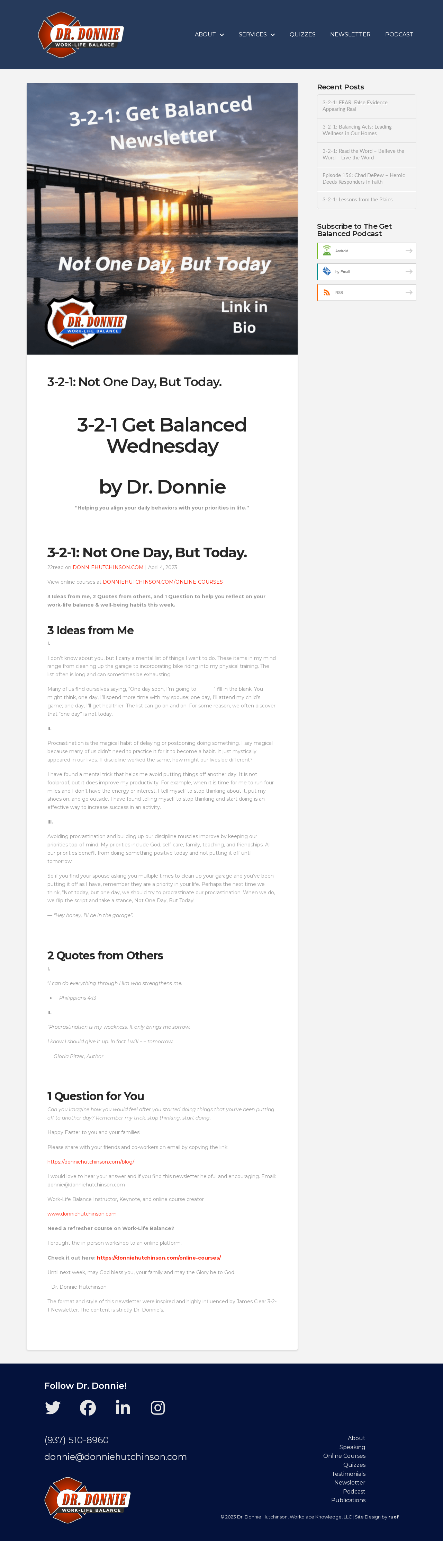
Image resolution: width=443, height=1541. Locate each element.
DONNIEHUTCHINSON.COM (108, 567)
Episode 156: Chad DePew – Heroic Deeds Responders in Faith (364, 179)
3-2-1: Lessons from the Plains (358, 199)
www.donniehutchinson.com (82, 1214)
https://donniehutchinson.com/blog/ (90, 1162)
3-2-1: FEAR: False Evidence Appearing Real (355, 106)
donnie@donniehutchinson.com (115, 1456)
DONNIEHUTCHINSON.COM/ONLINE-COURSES (163, 582)
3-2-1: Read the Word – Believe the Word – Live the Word (363, 154)
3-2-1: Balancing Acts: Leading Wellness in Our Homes (357, 130)
